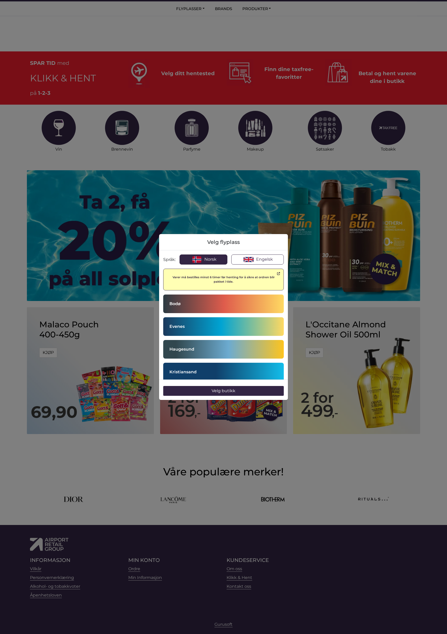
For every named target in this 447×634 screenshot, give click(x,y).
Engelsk (264, 259)
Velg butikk (223, 390)
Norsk (210, 259)
